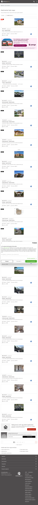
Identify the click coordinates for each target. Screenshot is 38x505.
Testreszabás (18, 261)
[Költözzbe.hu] (5, 2)
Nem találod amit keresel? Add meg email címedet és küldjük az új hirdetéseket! (20, 434)
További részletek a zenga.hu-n (20, 45)
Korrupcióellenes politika (29, 477)
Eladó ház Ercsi (4, 451)
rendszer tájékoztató (28, 481)
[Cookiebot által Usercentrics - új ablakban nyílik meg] (33, 243)
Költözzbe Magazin (28, 494)
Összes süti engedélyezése (31, 261)
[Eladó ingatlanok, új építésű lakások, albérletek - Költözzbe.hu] (19, 474)
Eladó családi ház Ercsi (5, 449)
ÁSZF (26, 472)
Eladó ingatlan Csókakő (24, 451)
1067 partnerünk (6, 247)
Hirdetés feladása (31, 429)
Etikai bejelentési (28, 479)
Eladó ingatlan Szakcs (24, 449)
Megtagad (7, 261)
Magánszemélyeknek (28, 490)
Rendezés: (3, 15)
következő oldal (35, 442)
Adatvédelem (30, 472)
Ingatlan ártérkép (28, 492)
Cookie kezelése (28, 483)
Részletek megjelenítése (31, 258)
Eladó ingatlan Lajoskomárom (6, 453)
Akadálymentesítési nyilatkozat (30, 499)
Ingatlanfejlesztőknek (28, 488)
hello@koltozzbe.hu (4, 473)
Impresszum (27, 501)
